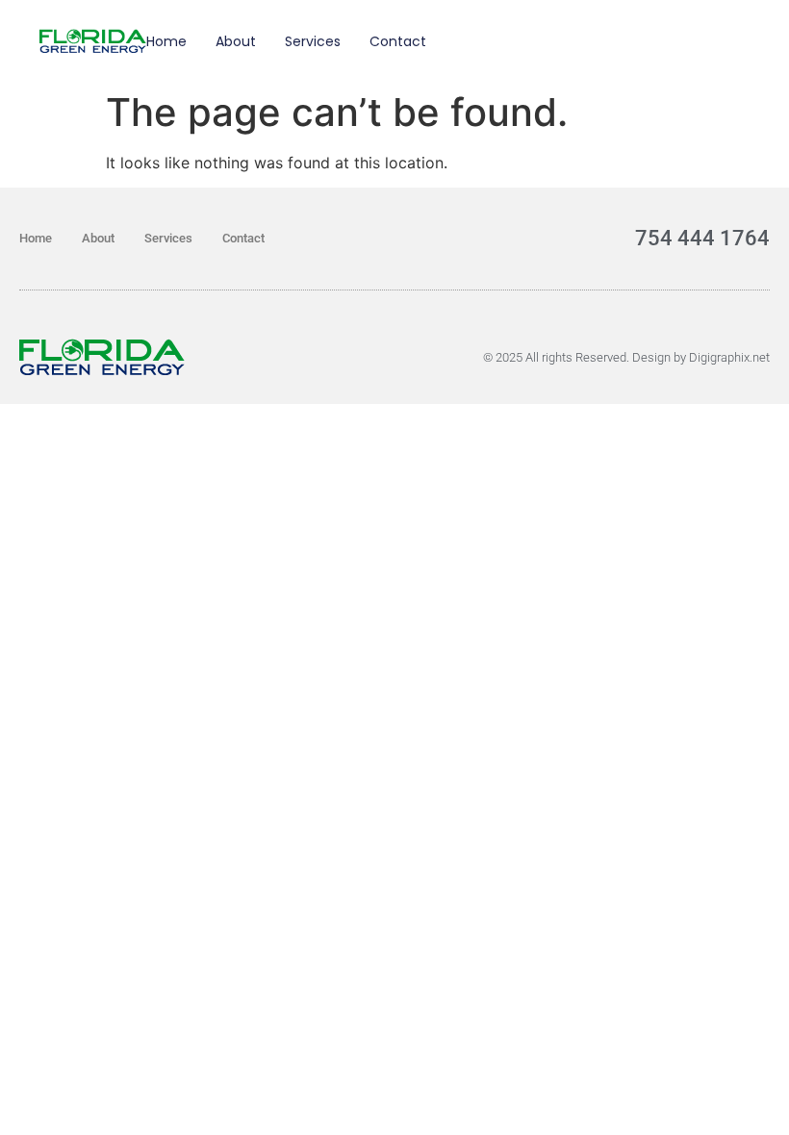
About (236, 41)
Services (313, 41)
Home (166, 41)
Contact (397, 41)
